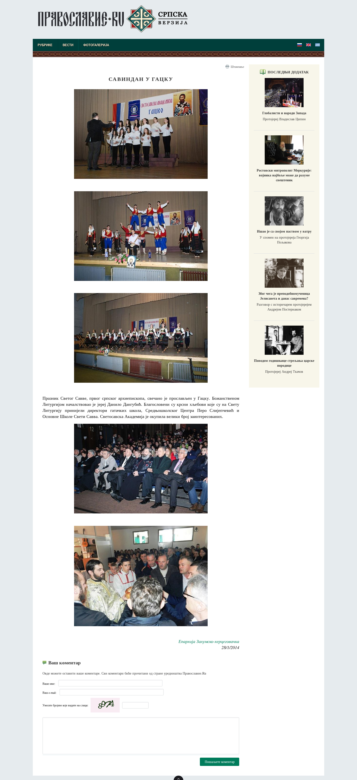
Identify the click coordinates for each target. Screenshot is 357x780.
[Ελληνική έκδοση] (317, 45)
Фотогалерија (96, 45)
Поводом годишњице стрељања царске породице (284, 363)
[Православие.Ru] (299, 45)
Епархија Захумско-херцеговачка (208, 641)
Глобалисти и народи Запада (284, 112)
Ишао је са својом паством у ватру (284, 231)
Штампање (237, 67)
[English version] (308, 45)
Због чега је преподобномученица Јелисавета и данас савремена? (284, 296)
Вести (68, 45)
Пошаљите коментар (220, 761)
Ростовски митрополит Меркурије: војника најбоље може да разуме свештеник (284, 175)
